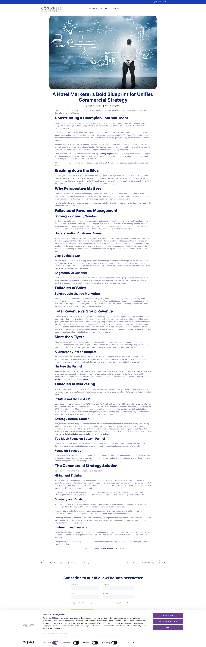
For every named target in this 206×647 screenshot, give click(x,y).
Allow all (168, 615)
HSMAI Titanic (74, 406)
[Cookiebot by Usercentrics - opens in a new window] (28, 642)
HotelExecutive (107, 548)
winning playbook (107, 154)
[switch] (76, 642)
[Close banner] (188, 613)
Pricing (104, 9)
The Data (91, 9)
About (113, 9)
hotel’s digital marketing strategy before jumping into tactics (83, 434)
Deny (168, 628)
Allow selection (168, 621)
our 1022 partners (56, 618)
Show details (126, 643)
